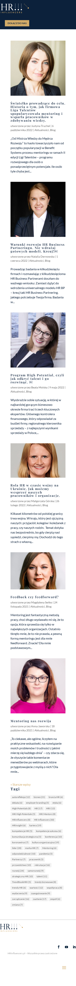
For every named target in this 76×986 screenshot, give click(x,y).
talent (42, 876)
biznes (39, 797)
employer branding (37, 802)
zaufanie (39, 899)
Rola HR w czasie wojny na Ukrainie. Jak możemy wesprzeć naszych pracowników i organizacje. (35, 490)
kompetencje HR (22, 831)
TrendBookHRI (21, 882)
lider (16, 848)
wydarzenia (19, 893)
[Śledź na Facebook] (59, 947)
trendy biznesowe (45, 882)
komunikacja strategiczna (26, 836)
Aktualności (41, 130)
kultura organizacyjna (45, 842)
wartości (36, 887)
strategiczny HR (22, 876)
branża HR (56, 797)
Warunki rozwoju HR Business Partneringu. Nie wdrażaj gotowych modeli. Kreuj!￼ (38, 247)
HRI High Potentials (23, 814)
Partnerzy (19, 859)
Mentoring (49, 848)
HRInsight (19, 825)
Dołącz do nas (17, 23)
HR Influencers (44, 819)
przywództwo (21, 865)
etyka (57, 802)
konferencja (53, 836)
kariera (35, 825)
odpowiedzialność (23, 853)
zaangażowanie (40, 893)
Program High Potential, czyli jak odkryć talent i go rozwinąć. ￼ (37, 378)
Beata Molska (39, 387)
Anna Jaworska (40, 726)
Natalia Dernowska (42, 256)
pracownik (36, 859)
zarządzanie (20, 899)
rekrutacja (42, 865)
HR (38, 808)
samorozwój (36, 870)
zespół (55, 899)
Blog (53, 130)
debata (17, 802)
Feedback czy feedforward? (35, 597)
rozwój (18, 870)
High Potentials (21, 808)
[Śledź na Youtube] (66, 947)
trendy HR (19, 887)
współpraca (54, 887)
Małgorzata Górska (42, 501)
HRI (50, 808)
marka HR (32, 848)
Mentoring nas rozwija (31, 721)
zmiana (17, 904)
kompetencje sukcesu (48, 831)
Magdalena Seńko (41, 602)
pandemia (46, 853)
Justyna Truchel (40, 126)
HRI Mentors (47, 814)
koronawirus (20, 842)
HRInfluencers (21, 819)
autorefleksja (21, 797)
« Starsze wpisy (21, 784)
